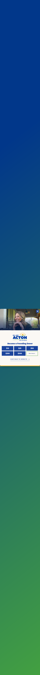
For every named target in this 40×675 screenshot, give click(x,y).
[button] (37, 311)
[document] (20, 337)
